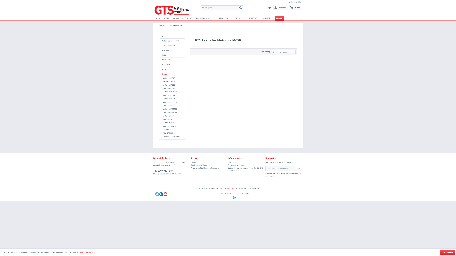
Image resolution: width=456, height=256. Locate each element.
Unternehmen (233, 162)
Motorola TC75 (168, 123)
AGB (192, 170)
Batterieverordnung (236, 165)
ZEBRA (164, 74)
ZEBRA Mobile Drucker (172, 136)
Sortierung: (265, 51)
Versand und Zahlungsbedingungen (205, 168)
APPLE (164, 36)
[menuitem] (222, 7)
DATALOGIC (166, 60)
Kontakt (194, 162)
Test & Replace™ (168, 45)
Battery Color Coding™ (170, 41)
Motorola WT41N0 (170, 126)
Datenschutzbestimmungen (287, 173)
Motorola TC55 (168, 119)
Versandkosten (228, 188)
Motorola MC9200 (170, 105)
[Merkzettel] (269, 7)
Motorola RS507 (169, 116)
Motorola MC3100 (170, 99)
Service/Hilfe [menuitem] (295, 2)
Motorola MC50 (169, 81)
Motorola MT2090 (170, 112)
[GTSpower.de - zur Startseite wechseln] (172, 10)
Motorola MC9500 (170, 109)
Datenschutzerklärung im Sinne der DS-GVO (245, 168)
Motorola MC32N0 (170, 102)
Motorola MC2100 (170, 95)
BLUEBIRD (165, 50)
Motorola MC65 (169, 85)
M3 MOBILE (166, 69)
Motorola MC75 (169, 88)
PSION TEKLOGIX (169, 133)
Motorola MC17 (169, 78)
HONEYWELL (166, 64)
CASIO (164, 55)
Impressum (232, 170)
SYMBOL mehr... (169, 129)
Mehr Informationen (87, 252)
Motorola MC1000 (170, 92)
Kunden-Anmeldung (199, 165)
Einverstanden (447, 252)
